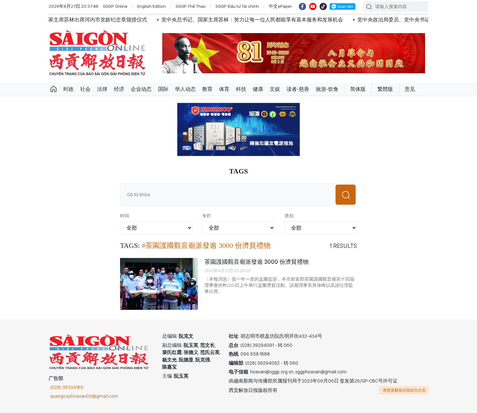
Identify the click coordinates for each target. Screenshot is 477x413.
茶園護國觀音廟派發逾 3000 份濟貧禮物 (256, 261)
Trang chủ (53, 89)
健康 (258, 89)
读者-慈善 (298, 89)
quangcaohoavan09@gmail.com (84, 396)
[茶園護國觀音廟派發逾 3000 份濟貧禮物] (159, 284)
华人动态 (185, 89)
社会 (85, 89)
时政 (68, 89)
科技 (241, 89)
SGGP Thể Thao (191, 6)
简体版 (358, 89)
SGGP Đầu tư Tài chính (237, 6)
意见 (410, 89)
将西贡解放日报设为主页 (404, 390)
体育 (224, 89)
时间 (124, 215)
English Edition (151, 6)
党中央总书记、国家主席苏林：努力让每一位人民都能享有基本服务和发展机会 (232, 20)
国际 (163, 89)
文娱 (275, 89)
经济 (119, 89)
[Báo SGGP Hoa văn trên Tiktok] (323, 6)
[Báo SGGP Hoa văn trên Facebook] (302, 6)
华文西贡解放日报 (97, 53)
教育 (207, 89)
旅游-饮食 (327, 89)
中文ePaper (280, 6)
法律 (102, 89)
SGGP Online (115, 6)
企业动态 (141, 89)
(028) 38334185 (66, 387)
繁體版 (385, 89)
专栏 (206, 215)
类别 (289, 215)
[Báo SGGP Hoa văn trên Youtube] (313, 6)
